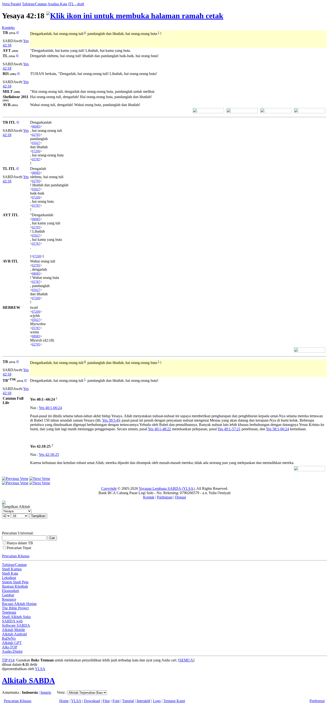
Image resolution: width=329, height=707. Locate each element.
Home (64, 701)
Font (115, 701)
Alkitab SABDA (28, 680)
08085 (36, 126)
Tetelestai (9, 612)
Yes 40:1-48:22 (159, 429)
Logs (157, 701)
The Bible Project (15, 608)
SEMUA (186, 660)
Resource (9, 599)
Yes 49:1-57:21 (229, 429)
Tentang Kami (174, 701)
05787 (36, 159)
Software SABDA (16, 625)
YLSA (40, 669)
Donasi (180, 497)
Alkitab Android (14, 634)
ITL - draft (76, 4)
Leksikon (9, 578)
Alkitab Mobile (13, 630)
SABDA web (12, 621)
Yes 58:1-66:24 (277, 429)
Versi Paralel (11, 4)
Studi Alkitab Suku (16, 617)
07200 (36, 151)
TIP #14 (8, 660)
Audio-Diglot (12, 651)
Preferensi (317, 701)
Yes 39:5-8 (110, 420)
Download (92, 701)
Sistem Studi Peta (15, 582)
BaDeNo (9, 638)
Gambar (8, 595)
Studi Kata (10, 573)
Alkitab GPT (12, 643)
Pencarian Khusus (15, 556)
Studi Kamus (12, 569)
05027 (36, 143)
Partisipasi (164, 497)
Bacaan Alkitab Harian (19, 604)
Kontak (148, 497)
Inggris (45, 692)
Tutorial (128, 701)
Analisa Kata (57, 4)
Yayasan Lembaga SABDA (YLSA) (167, 488)
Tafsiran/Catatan (34, 4)
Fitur (106, 701)
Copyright (109, 488)
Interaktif (143, 701)
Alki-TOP (9, 647)
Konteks (8, 28)
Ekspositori (10, 591)
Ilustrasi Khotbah (15, 586)
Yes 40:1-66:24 (50, 408)
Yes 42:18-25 (49, 454)
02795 (36, 134)
